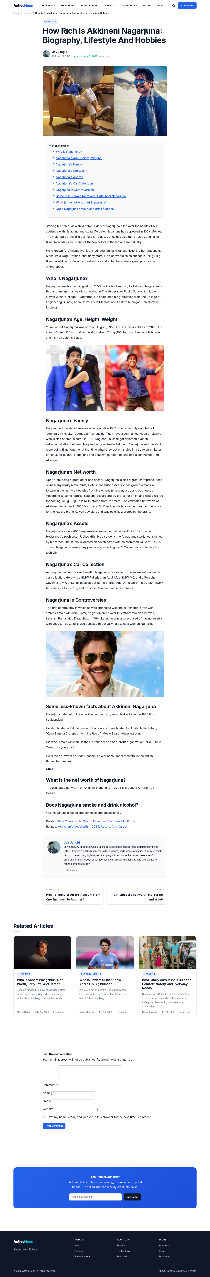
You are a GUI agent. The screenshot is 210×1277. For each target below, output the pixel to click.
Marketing (164, 1256)
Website (48, 1109)
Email (46, 1101)
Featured (122, 1256)
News (108, 5)
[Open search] (173, 5)
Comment (50, 1085)
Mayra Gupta (23, 1012)
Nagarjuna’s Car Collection (74, 183)
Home (16, 13)
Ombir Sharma (149, 1012)
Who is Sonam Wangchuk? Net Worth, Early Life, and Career (40, 982)
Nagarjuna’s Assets (69, 177)
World (146, 5)
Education (67, 5)
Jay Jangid (59, 52)
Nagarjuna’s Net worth (71, 170)
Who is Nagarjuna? (69, 151)
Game (162, 1251)
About (162, 1271)
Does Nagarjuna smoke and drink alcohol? (85, 209)
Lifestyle (27, 13)
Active (23, 5)
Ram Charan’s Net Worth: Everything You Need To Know (96, 821)
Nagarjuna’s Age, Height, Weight (79, 158)
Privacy (193, 1271)
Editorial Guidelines (177, 1271)
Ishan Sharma (86, 1012)
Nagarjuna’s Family (69, 164)
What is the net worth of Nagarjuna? (81, 202)
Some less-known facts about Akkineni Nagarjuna (91, 196)
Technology (127, 5)
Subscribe (187, 5)
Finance (121, 1245)
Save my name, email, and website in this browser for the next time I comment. (99, 1117)
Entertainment (89, 5)
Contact (159, 5)
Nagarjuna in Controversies (75, 190)
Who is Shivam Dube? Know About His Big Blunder (100, 982)
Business (47, 5)
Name (47, 1093)
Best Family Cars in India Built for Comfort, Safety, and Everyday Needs (166, 984)
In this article (60, 145)
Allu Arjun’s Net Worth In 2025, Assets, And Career (92, 826)
